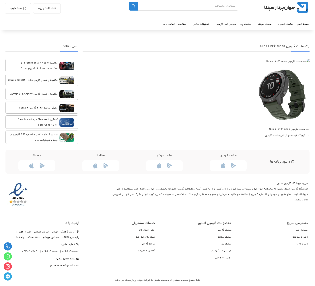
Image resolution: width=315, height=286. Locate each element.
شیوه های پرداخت (145, 237)
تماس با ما (169, 24)
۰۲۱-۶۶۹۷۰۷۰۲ (70, 252)
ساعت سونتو (225, 237)
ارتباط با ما (302, 244)
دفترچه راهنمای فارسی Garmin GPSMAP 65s (33, 80)
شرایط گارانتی (148, 244)
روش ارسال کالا (147, 230)
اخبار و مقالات (300, 237)
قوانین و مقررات (146, 251)
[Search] (133, 6)
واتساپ (8, 256)
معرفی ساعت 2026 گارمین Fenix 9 (38, 108)
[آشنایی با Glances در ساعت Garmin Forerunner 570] (66, 122)
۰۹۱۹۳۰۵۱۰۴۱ (30, 252)
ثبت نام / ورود (47, 8)
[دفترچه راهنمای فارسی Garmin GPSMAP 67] (66, 94)
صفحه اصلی (303, 24)
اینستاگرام (8, 266)
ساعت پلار (226, 244)
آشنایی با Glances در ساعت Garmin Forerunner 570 (38, 122)
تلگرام (8, 276)
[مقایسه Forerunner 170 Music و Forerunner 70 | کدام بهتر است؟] (66, 66)
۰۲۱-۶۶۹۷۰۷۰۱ (50, 252)
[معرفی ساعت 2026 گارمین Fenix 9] (66, 108)
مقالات (182, 24)
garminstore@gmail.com (64, 266)
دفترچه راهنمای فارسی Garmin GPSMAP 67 (34, 94)
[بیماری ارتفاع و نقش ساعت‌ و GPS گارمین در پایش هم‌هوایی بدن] (66, 137)
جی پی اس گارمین (221, 251)
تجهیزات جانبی (223, 258)
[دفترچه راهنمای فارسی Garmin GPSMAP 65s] (66, 80)
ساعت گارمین (285, 24)
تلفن (8, 246)
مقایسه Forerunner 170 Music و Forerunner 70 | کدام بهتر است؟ (39, 66)
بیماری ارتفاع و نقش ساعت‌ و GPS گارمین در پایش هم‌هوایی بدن (34, 137)
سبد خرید (16, 8)
